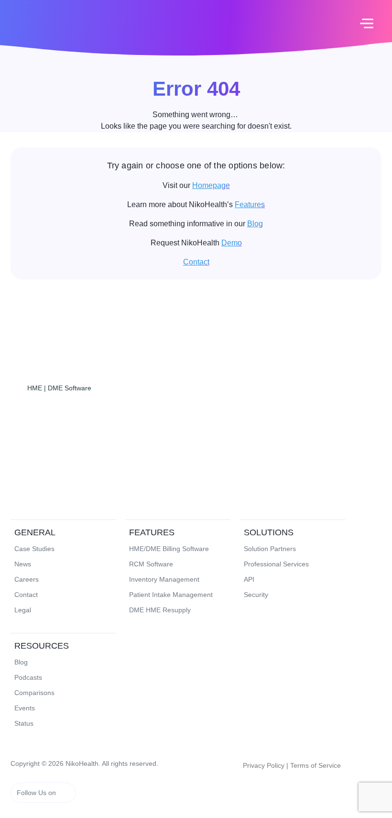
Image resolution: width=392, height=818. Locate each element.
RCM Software (151, 564)
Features (250, 204)
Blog (255, 224)
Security (256, 594)
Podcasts (28, 677)
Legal (22, 610)
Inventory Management (164, 579)
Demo (231, 243)
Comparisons (34, 692)
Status (23, 723)
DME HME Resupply (160, 610)
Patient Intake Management (171, 594)
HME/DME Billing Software (169, 549)
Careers (26, 579)
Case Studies (34, 549)
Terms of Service (315, 765)
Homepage (211, 185)
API (249, 579)
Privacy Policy (263, 765)
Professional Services (276, 564)
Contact (196, 262)
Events (24, 708)
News (22, 564)
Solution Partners (270, 549)
